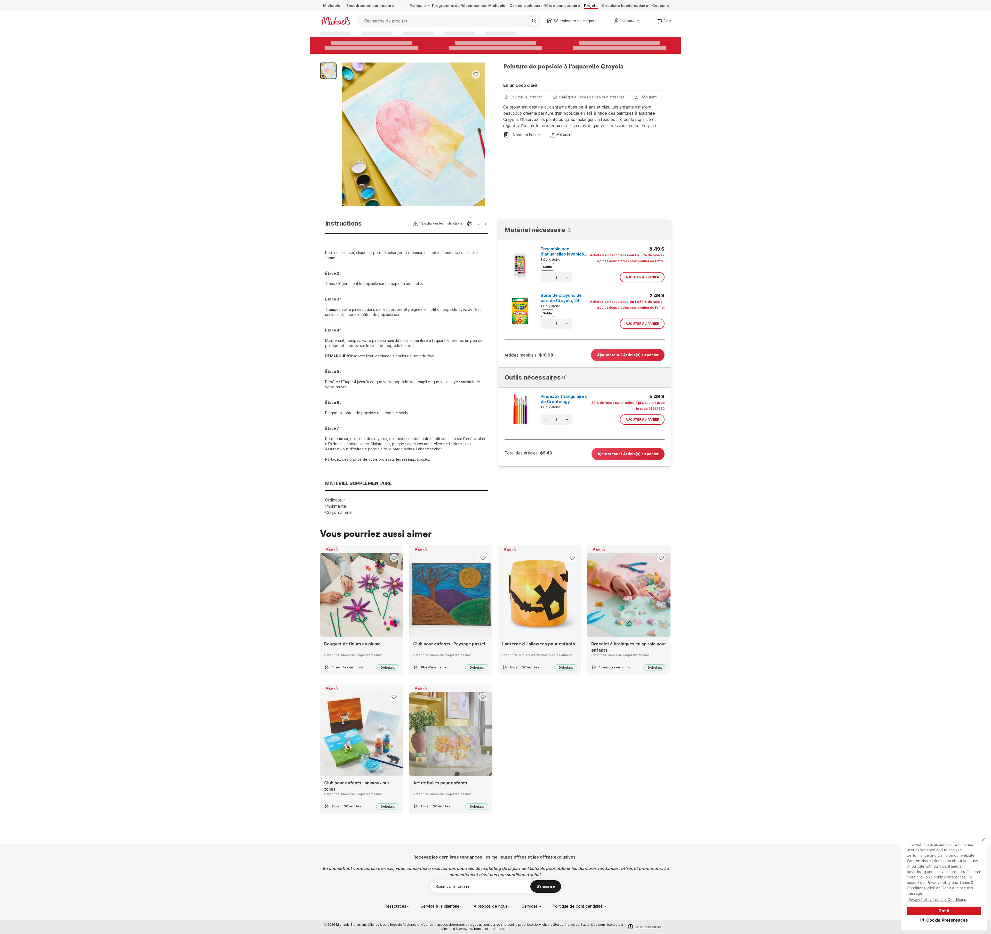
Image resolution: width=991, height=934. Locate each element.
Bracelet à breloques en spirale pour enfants (628, 647)
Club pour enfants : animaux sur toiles (356, 786)
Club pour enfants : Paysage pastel (449, 643)
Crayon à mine (339, 512)
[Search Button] (534, 21)
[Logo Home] (335, 21)
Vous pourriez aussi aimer (376, 534)
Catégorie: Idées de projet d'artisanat (591, 97)
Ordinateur (335, 500)
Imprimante (335, 506)
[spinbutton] (556, 277)
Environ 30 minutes (526, 97)
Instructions (343, 223)
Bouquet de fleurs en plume (352, 643)
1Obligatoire (550, 259)
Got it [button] (944, 910)
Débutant (649, 97)
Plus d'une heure (434, 667)
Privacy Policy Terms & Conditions (937, 899)
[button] (944, 920)
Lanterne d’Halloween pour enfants (538, 643)
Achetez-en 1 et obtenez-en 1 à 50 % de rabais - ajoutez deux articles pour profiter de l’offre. (627, 258)
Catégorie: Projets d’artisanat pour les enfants (537, 655)
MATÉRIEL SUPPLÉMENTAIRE (358, 483)
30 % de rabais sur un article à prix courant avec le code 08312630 (628, 406)
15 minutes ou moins (347, 667)
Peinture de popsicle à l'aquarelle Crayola (563, 67)
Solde (547, 267)
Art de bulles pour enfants (440, 782)
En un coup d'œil (520, 85)
